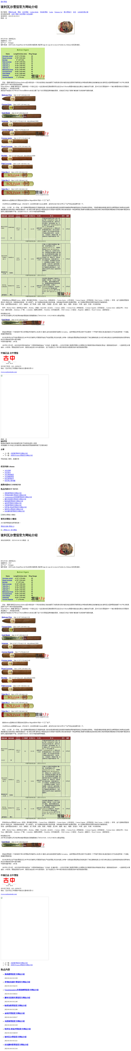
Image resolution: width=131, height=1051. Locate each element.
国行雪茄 (4, 1)
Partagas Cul (58, 12)
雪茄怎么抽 (12, 12)
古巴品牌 (29, 14)
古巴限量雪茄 (9, 476)
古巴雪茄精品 (9, 474)
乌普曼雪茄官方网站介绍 (19, 453)
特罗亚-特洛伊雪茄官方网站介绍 (16, 507)
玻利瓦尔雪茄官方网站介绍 (14, 509)
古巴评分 (8, 472)
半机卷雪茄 (44, 12)
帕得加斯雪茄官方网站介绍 (14, 501)
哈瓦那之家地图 (10, 480)
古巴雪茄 (25, 12)
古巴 (74, 12)
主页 (13, 14)
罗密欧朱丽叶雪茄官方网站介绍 (15, 495)
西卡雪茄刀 (67, 12)
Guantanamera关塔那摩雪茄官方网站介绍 (18, 497)
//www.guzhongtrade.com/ (9, 372)
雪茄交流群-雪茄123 (7, 526)
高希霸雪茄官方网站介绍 (13, 493)
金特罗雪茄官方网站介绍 (13, 503)
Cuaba (51, 12)
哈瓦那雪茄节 (9, 478)
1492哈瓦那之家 (83, 12)
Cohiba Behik (34, 12)
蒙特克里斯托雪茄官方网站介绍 (15, 499)
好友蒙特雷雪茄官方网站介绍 (15, 511)
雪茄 (19, 12)
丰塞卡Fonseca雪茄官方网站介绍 (22, 455)
